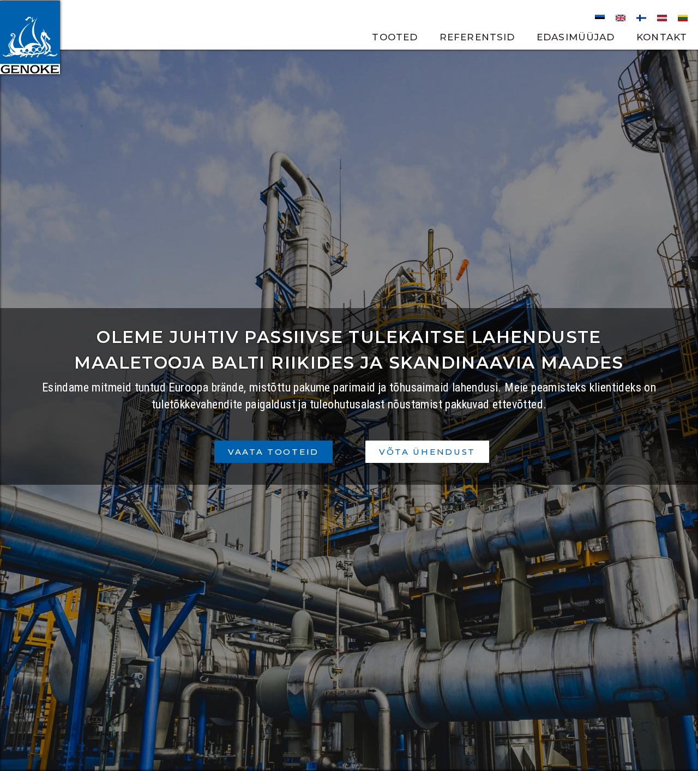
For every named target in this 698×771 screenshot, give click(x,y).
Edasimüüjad (576, 37)
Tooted (395, 37)
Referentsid (477, 37)
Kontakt (661, 37)
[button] (273, 452)
